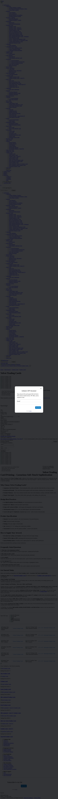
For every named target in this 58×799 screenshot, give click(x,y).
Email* (18, 401)
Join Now (38, 407)
